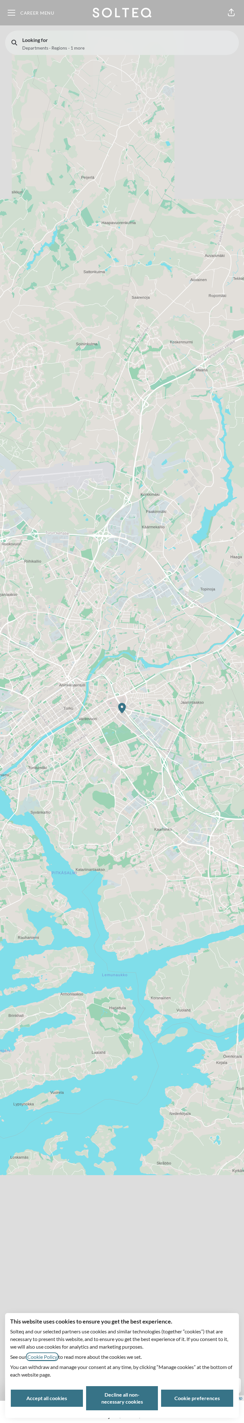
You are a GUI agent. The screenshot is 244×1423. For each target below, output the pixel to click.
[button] (231, 13)
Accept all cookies (46, 1398)
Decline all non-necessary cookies (122, 1398)
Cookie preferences (197, 1398)
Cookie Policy (42, 1357)
